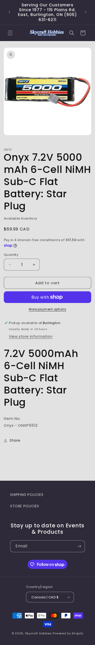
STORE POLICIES (24, 506)
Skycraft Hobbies (39, 633)
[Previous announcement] (9, 12)
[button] (10, 33)
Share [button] (15, 440)
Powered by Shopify (68, 633)
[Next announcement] (85, 12)
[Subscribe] (79, 546)
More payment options (47, 309)
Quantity (11, 254)
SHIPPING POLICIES (26, 494)
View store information (30, 336)
